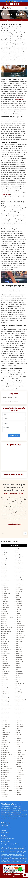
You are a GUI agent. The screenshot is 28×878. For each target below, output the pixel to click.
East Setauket (6, 653)
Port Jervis (19, 633)
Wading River (19, 742)
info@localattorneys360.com (11, 844)
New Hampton (20, 579)
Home (2, 20)
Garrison (4, 690)
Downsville (5, 645)
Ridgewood (19, 657)
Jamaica (4, 740)
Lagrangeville (6, 752)
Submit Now (14, 435)
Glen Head (5, 694)
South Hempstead (21, 698)
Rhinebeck (19, 653)
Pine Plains (19, 621)
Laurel (4, 758)
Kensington (5, 746)
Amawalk (5, 549)
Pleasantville (19, 627)
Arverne (4, 561)
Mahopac (5, 776)
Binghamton (5, 585)
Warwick (18, 752)
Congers (4, 621)
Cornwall (4, 623)
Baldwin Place (6, 569)
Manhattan (5, 784)
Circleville (5, 611)
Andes (4, 555)
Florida (4, 676)
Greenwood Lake (7, 706)
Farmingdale (6, 668)
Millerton (18, 553)
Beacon (4, 579)
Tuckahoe (19, 738)
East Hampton (6, 649)
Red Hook (18, 649)
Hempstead (5, 718)
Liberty (4, 764)
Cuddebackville (6, 631)
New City (18, 577)
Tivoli (17, 736)
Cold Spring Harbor (7, 617)
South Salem (19, 706)
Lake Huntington (7, 754)
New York (18, 583)
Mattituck (5, 794)
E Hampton (5, 647)
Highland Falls (6, 724)
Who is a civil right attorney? (10, 397)
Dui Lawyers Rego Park (19, 20)
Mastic (4, 792)
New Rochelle (20, 581)
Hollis (3, 730)
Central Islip (5, 605)
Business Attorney (6, 828)
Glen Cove (5, 692)
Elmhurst (4, 657)
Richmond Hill (19, 655)
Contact (3, 830)
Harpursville (5, 712)
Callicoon (5, 601)
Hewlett (4, 720)
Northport (19, 591)
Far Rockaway (6, 666)
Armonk (4, 559)
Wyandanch (19, 788)
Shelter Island (20, 684)
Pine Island (19, 619)
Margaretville (6, 786)
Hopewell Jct (6, 732)
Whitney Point (20, 774)
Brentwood (5, 589)
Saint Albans (19, 674)
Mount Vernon (20, 571)
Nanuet (18, 573)
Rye (17, 670)
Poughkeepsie (20, 637)
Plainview (18, 623)
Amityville (5, 553)
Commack (5, 619)
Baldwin (4, 567)
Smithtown (19, 694)
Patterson (19, 605)
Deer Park (5, 635)
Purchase (18, 643)
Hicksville (5, 722)
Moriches (18, 567)
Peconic (18, 611)
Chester (4, 609)
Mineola (18, 555)
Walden (18, 744)
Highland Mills (6, 726)
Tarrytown (19, 734)
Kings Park (5, 748)
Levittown (5, 760)
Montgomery (19, 563)
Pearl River (19, 609)
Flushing (4, 678)
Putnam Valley (20, 647)
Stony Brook (19, 728)
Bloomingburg (6, 587)
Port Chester (19, 629)
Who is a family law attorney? (11, 401)
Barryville (5, 571)
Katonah (4, 744)
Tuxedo (18, 740)
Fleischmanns (6, 672)
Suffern (18, 730)
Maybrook (5, 796)
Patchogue (19, 603)
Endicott (4, 661)
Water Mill (19, 756)
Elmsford (4, 659)
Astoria (4, 563)
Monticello (19, 565)
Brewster (5, 591)
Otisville (18, 599)
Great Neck (5, 702)
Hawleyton (5, 716)
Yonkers (18, 792)
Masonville (5, 788)
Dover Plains (5, 643)
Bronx (4, 595)
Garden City (5, 688)
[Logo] (6, 8)
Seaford (18, 680)
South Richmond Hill (20, 703)
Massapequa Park (7, 790)
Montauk (18, 561)
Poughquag (19, 639)
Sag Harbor (19, 672)
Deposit (4, 639)
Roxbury (18, 668)
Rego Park (8, 20)
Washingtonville (20, 754)
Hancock (4, 710)
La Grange (5, 750)
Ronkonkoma (19, 661)
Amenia (4, 551)
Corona (4, 625)
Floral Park (5, 674)
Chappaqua (5, 607)
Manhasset (5, 782)
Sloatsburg (19, 692)
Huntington (5, 734)
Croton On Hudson (7, 627)
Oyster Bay (19, 601)
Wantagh (18, 748)
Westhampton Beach (20, 763)
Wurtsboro (19, 786)
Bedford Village (6, 581)
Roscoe (18, 663)
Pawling (18, 607)
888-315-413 (15, 4)
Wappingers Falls (21, 750)
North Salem (19, 589)
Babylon (4, 565)
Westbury (18, 760)
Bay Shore (5, 573)
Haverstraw (5, 714)
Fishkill (4, 670)
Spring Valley (19, 712)
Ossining (18, 597)
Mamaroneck (6, 780)
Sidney (18, 688)
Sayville (18, 676)
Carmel (4, 603)
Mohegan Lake (20, 557)
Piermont (18, 615)
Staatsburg (19, 720)
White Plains (19, 770)
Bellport (4, 583)
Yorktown (18, 794)
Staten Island (19, 726)
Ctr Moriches (6, 629)
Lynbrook (5, 774)
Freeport (5, 684)
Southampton (20, 708)
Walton (18, 746)
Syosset (18, 732)
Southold (18, 710)
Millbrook (18, 551)
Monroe (18, 559)
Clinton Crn (5, 613)
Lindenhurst (5, 766)
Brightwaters (6, 593)
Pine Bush (18, 617)
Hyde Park (5, 736)
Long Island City (6, 772)
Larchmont (5, 756)
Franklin (4, 682)
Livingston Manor (7, 768)
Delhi (3, 637)
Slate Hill (18, 690)
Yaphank (18, 790)
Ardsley (4, 557)
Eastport (4, 655)
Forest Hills (5, 680)
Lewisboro (5, 762)
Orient (18, 595)
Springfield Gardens (19, 715)
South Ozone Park (21, 700)
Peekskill (18, 613)
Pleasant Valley (20, 625)
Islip (3, 738)
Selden (18, 682)
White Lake (19, 768)
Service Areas (5, 832)
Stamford (18, 722)
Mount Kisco (19, 569)
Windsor (18, 776)
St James (18, 718)
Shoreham (19, 686)
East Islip (4, 651)
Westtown (19, 766)
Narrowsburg (19, 575)
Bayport (4, 575)
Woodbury (19, 780)
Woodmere (19, 782)
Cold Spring (5, 615)
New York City (20, 585)
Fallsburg (5, 663)
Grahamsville (6, 698)
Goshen (4, 696)
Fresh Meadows (6, 686)
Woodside (18, 784)
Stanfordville (19, 724)
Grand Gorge (6, 700)
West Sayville (19, 758)
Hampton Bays (6, 708)
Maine (4, 778)
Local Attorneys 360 (20, 874)
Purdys (18, 645)
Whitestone (19, 772)
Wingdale (18, 778)
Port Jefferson (20, 631)
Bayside (4, 577)
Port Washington (20, 635)
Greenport (5, 704)
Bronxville (5, 597)
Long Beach (5, 770)
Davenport (5, 633)
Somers (18, 696)
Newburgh (19, 587)
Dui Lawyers (4, 825)
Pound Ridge (19, 641)
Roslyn (18, 666)
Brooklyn (4, 599)
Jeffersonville (6, 742)
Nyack (17, 593)
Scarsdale (19, 678)
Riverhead (19, 659)
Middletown (19, 549)
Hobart (4, 728)
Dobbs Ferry (5, 641)
